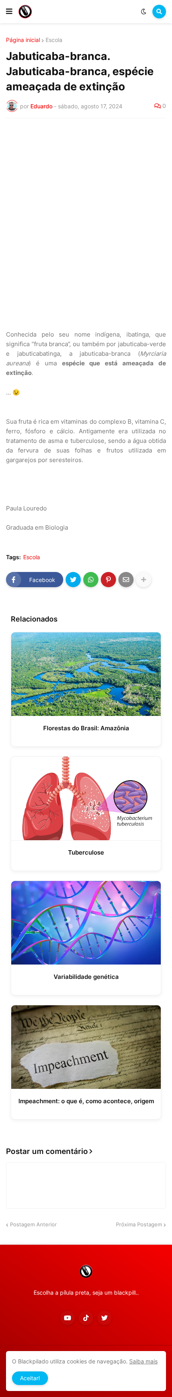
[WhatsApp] (90, 579)
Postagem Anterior (33, 1224)
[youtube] (67, 1318)
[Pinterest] (108, 579)
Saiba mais (143, 1361)
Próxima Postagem (139, 1224)
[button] (9, 11)
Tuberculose (86, 852)
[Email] (126, 579)
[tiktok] (86, 1318)
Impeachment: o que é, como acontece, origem (86, 1101)
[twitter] (104, 1318)
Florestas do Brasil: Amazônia (86, 728)
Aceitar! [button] (30, 1378)
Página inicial (23, 40)
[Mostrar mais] (143, 579)
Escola (54, 40)
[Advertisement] (86, 214)
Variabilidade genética (86, 976)
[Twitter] (73, 579)
